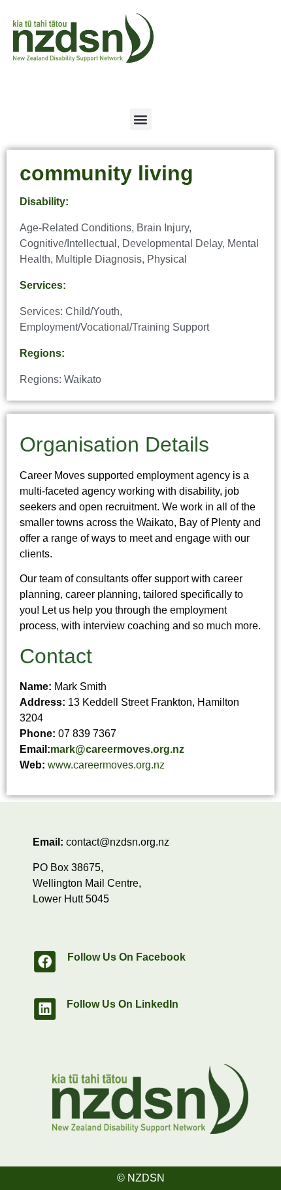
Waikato (82, 379)
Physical (167, 259)
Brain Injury (163, 227)
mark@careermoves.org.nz (117, 749)
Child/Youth (92, 311)
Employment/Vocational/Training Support (114, 327)
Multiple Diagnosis (99, 259)
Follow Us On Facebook (126, 957)
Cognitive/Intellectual (68, 243)
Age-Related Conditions (75, 227)
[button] (141, 119)
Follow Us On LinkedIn (122, 1004)
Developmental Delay (172, 243)
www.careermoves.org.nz (106, 764)
